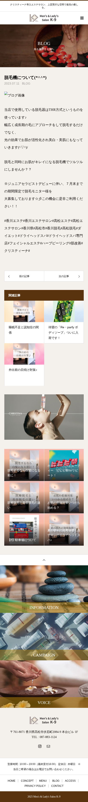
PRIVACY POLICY (35, 785)
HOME (11, 780)
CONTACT (57, 785)
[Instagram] (40, 746)
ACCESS (70, 780)
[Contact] (48, 746)
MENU (43, 780)
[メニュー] (81, 18)
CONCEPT (27, 780)
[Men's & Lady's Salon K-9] (44, 720)
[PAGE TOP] (44, 559)
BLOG (26, 83)
